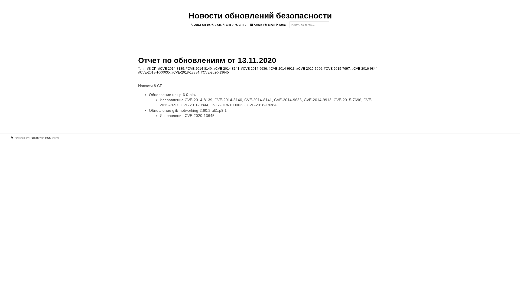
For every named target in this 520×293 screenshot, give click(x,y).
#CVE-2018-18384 (185, 72)
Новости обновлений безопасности (260, 15)
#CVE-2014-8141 (226, 69)
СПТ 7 (229, 24)
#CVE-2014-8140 (199, 69)
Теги (271, 24)
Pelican (34, 137)
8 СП (217, 24)
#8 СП (152, 69)
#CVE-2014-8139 (171, 69)
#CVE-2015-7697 (337, 69)
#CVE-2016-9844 (365, 69)
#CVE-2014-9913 (282, 69)
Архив (257, 24)
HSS (48, 137)
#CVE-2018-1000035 (154, 72)
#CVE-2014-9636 (254, 69)
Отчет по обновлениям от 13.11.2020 (207, 60)
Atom (282, 24)
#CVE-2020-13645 (215, 72)
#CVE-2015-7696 (309, 69)
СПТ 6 (242, 24)
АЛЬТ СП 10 (201, 24)
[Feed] (12, 137)
